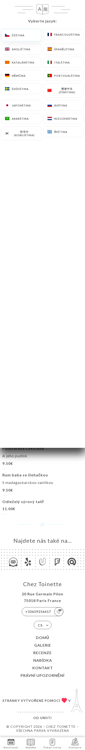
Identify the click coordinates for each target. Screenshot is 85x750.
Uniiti (46, 718)
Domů (42, 637)
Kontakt (42, 667)
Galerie (42, 645)
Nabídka (42, 660)
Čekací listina (52, 747)
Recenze (42, 652)
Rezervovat (11, 747)
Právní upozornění (42, 675)
